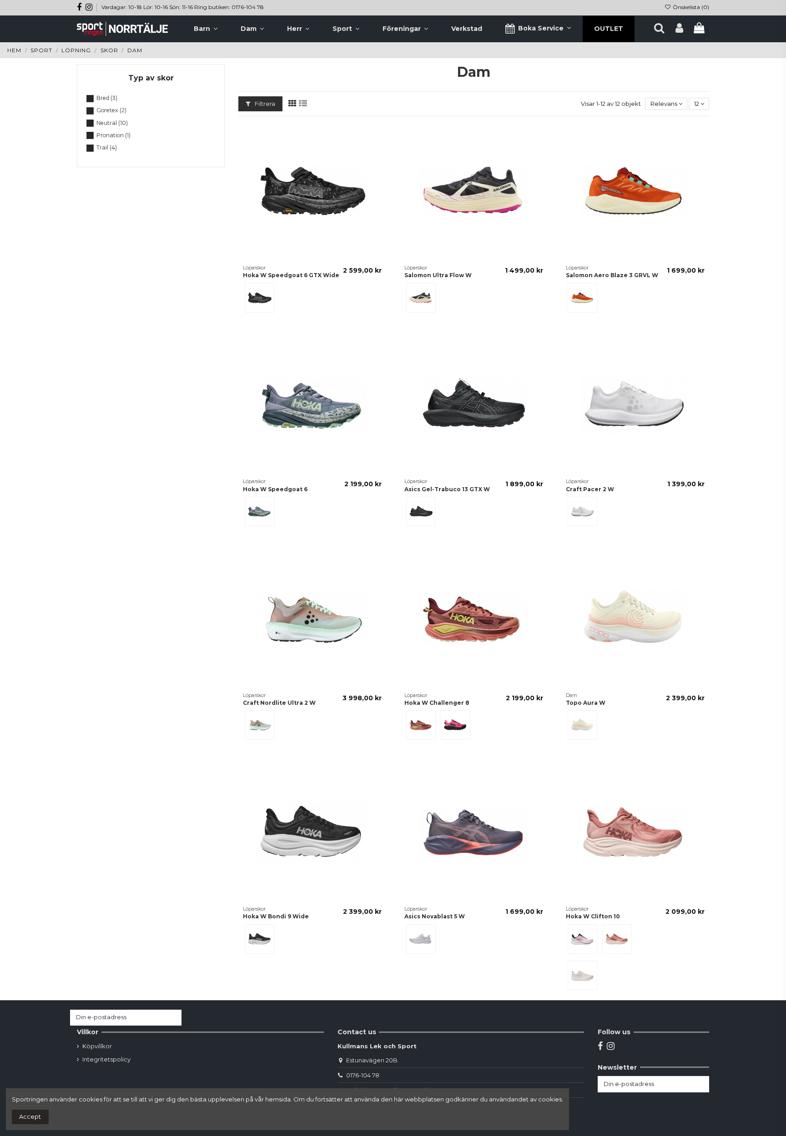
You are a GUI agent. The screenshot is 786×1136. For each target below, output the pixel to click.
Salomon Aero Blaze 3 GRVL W (612, 275)
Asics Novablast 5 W (434, 916)
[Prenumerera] (172, 1018)
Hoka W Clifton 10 (593, 916)
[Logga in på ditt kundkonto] (679, 28)
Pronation (113, 135)
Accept (30, 1116)
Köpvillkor (97, 1046)
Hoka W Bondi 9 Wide (276, 916)
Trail (106, 147)
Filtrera (264, 103)
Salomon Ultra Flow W (438, 275)
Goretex (111, 110)
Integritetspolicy (106, 1059)
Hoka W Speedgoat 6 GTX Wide (291, 275)
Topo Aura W (585, 702)
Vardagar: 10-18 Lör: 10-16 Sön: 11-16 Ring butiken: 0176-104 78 (182, 7)
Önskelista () (690, 7)
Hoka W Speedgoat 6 (275, 489)
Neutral (112, 123)
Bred (106, 98)
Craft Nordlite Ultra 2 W (279, 702)
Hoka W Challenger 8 (436, 702)
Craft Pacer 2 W (590, 489)
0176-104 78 (362, 1075)
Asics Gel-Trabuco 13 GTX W (447, 489)
